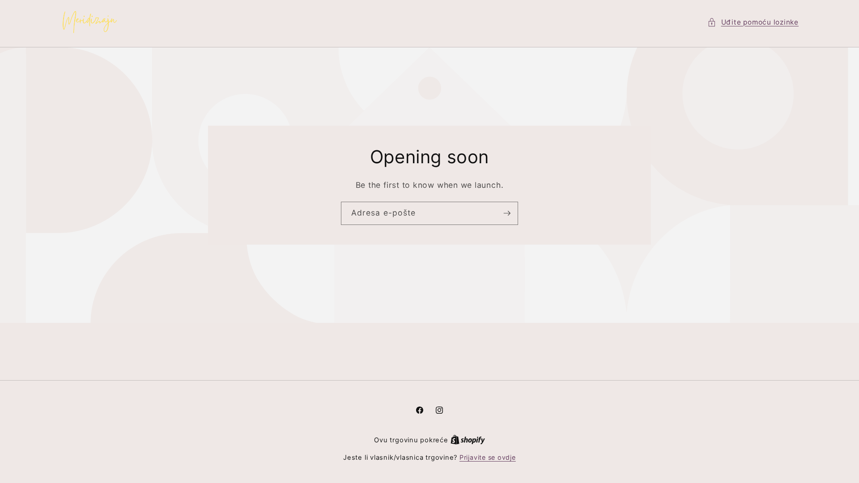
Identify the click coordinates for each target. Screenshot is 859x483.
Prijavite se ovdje (487, 457)
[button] (753, 23)
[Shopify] (468, 440)
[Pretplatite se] (507, 213)
